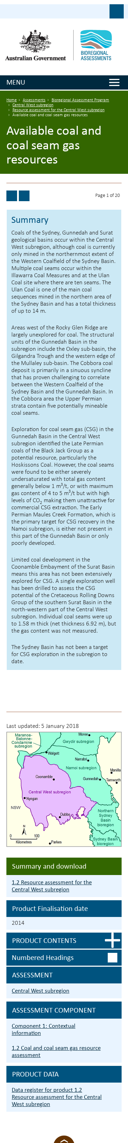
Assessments (34, 100)
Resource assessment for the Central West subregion (58, 110)
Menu (15, 82)
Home (11, 100)
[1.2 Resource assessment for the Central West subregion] (11, 195)
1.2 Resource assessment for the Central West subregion (52, 886)
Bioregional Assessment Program (80, 100)
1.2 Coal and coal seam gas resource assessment (56, 1051)
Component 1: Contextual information (43, 1029)
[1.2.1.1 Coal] (24, 195)
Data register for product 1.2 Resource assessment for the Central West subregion (57, 1097)
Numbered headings (43, 957)
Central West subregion (32, 105)
